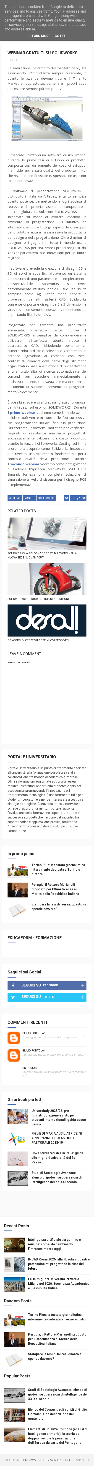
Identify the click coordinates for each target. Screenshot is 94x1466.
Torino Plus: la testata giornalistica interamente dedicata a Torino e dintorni (58, 869)
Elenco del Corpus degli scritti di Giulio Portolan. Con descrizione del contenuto (57, 1414)
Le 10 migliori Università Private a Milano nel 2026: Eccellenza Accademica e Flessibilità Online (58, 1283)
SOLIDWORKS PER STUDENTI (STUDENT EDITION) (38, 599)
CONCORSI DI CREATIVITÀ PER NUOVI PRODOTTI (38, 640)
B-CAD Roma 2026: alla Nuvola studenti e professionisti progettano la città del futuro (59, 1263)
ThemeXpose (28, 1460)
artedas (15, 498)
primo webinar (22, 412)
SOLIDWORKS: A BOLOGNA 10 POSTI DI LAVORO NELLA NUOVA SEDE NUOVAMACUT (42, 555)
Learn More (40, 36)
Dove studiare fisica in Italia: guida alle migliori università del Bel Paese (57, 1157)
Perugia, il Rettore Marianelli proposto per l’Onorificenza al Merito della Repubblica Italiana (55, 889)
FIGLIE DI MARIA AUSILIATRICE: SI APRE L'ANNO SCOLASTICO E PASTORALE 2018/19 (56, 1138)
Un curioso (30, 1068)
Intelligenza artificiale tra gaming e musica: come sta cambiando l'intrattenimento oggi (54, 1244)
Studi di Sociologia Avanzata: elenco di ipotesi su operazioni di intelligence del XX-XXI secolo (56, 1177)
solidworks (46, 498)
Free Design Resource (55, 1460)
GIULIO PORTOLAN (34, 1033)
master (29, 498)
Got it (60, 36)
